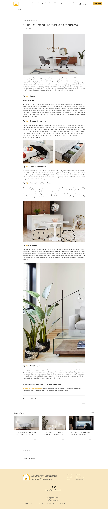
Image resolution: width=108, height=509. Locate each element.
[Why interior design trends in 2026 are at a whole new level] (54, 423)
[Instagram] (55, 487)
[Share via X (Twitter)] (28, 398)
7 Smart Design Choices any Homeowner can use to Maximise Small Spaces (26, 433)
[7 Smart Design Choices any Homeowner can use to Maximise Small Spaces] (26, 423)
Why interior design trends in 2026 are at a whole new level (53, 433)
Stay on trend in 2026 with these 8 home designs (80, 433)
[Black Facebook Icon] (52, 487)
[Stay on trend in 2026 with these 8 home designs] (81, 423)
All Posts (17, 10)
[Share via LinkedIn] (32, 398)
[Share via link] (36, 398)
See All (92, 412)
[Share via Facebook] (23, 398)
